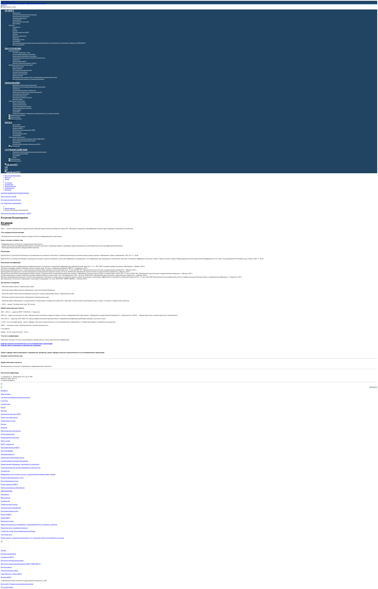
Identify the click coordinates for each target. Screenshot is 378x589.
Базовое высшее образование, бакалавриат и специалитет (20, 464)
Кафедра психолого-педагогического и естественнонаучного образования (26, 343)
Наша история (5, 394)
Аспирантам (9, 184)
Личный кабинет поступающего (14, 3)
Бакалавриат (5, 494)
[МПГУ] (4, 5)
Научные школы (6, 567)
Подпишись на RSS (9, 1)
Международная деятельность (11, 431)
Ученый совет (5, 404)
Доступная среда (6, 534)
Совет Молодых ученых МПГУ (11, 574)
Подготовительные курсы (9, 481)
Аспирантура (5, 471)
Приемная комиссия (7, 454)
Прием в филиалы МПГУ (9, 484)
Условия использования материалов (21, 584)
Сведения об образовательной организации (15, 397)
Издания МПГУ (6, 577)
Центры (3, 424)
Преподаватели (10, 208)
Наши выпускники (7, 521)
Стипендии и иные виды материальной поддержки (18, 531)
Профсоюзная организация (10, 437)
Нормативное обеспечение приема (12, 457)
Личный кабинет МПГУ (37, 3)
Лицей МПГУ (5, 518)
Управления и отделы (8, 421)
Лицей (7, 179)
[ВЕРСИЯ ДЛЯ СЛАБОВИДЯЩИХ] (11, 164)
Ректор (3, 407)
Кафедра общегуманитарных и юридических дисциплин (21, 345)
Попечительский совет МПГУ (11, 414)
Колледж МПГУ (6, 514)
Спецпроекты (9, 188)
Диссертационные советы (9, 570)
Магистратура (5, 498)
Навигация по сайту (9, 7)
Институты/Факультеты (13, 175)
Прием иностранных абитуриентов (13, 488)
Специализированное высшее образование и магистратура (20, 467)
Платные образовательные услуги (12, 478)
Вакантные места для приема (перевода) (14, 528)
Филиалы (4, 427)
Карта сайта (5, 584)
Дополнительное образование (11, 508)
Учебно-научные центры (9, 504)
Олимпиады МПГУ (7, 557)
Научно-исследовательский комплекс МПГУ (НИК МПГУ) (21, 564)
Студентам (8, 183)
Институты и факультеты (9, 417)
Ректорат (4, 411)
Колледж (8, 177)
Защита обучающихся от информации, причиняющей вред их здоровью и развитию (29, 524)
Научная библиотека (8, 434)
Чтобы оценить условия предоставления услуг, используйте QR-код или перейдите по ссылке (32, 538)
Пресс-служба (5, 441)
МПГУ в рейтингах (7, 444)
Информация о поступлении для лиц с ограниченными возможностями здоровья (28, 474)
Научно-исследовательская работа (12, 560)
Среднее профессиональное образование (14, 461)
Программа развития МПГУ (10, 447)
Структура (4, 401)
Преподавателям (10, 186)
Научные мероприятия (8, 554)
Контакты (8, 190)
